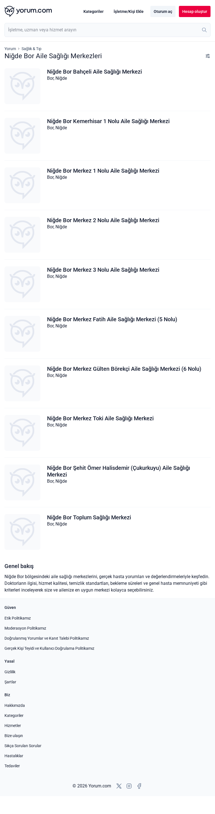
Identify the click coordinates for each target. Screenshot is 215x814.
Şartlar (10, 682)
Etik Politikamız (17, 618)
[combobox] (107, 30)
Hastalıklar (13, 756)
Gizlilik (9, 672)
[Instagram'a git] (129, 786)
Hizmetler (12, 725)
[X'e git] (119, 786)
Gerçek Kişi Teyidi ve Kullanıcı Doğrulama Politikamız (49, 648)
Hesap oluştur (194, 11)
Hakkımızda (14, 705)
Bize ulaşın (13, 735)
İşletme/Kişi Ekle (129, 11)
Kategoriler (93, 11)
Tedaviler (12, 766)
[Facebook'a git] (139, 786)
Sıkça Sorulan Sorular (22, 745)
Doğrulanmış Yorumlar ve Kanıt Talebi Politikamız (46, 638)
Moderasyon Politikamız (25, 628)
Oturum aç (163, 11)
